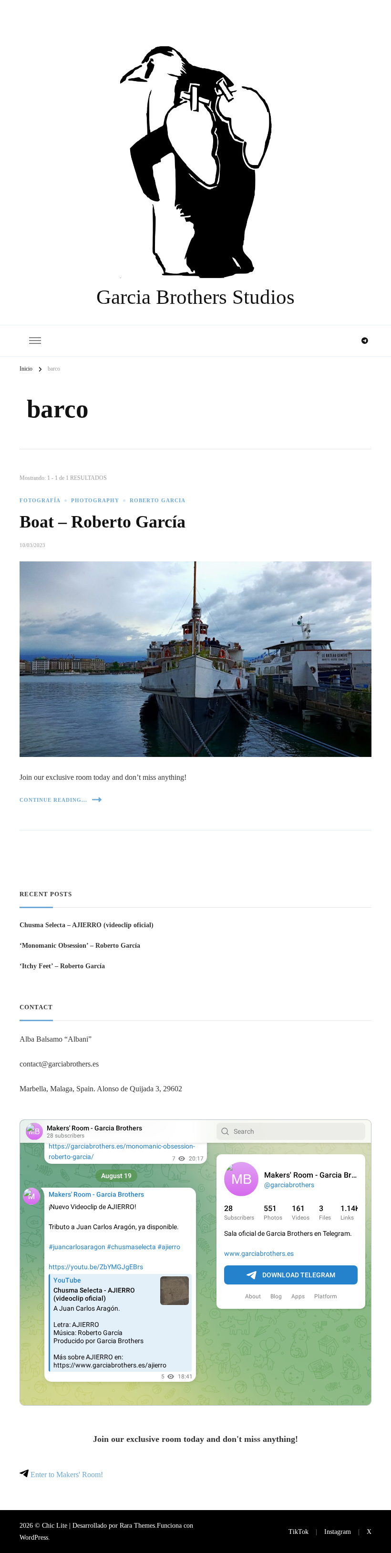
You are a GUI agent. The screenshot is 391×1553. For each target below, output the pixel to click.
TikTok (298, 1531)
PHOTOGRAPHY (95, 500)
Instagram (337, 1531)
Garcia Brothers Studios (195, 297)
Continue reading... (53, 800)
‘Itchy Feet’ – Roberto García (62, 966)
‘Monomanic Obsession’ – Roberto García (80, 945)
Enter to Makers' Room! (66, 1474)
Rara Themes (137, 1525)
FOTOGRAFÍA (40, 500)
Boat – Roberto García (102, 521)
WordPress (34, 1537)
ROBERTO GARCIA (157, 500)
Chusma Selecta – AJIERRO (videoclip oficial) (87, 925)
